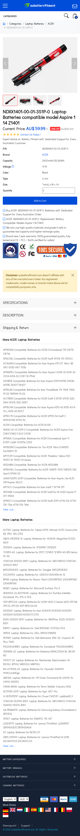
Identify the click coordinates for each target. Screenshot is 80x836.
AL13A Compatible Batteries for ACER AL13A (27, 424)
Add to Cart (40, 200)
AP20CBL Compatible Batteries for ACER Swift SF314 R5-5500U (38, 358)
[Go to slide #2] (25, 100)
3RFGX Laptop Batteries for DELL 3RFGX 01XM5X (29, 633)
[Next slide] (74, 63)
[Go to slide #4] (54, 100)
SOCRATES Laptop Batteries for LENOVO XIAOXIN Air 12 (34, 574)
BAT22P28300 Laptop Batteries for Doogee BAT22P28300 (35, 569)
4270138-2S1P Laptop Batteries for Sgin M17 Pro (30, 691)
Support (25, 825)
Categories (10, 16)
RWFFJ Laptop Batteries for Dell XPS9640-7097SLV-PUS (34, 628)
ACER (51, 23)
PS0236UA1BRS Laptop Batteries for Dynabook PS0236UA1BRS (38, 646)
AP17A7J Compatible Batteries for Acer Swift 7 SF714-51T (34, 487)
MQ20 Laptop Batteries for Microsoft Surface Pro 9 (31, 588)
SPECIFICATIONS (15, 302)
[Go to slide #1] (10, 100)
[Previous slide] (5, 63)
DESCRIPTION (13, 315)
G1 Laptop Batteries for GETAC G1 (21, 732)
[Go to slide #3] (40, 100)
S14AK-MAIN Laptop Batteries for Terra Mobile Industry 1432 (37, 686)
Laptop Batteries (34, 23)
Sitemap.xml (9, 825)
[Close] (72, 275)
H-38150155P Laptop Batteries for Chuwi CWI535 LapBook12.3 (38, 696)
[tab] (40, 303)
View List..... (9, 509)
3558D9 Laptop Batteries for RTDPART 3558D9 (29, 547)
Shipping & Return (16, 327)
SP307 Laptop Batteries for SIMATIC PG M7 (27, 718)
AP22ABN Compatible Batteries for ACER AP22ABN (30, 464)
